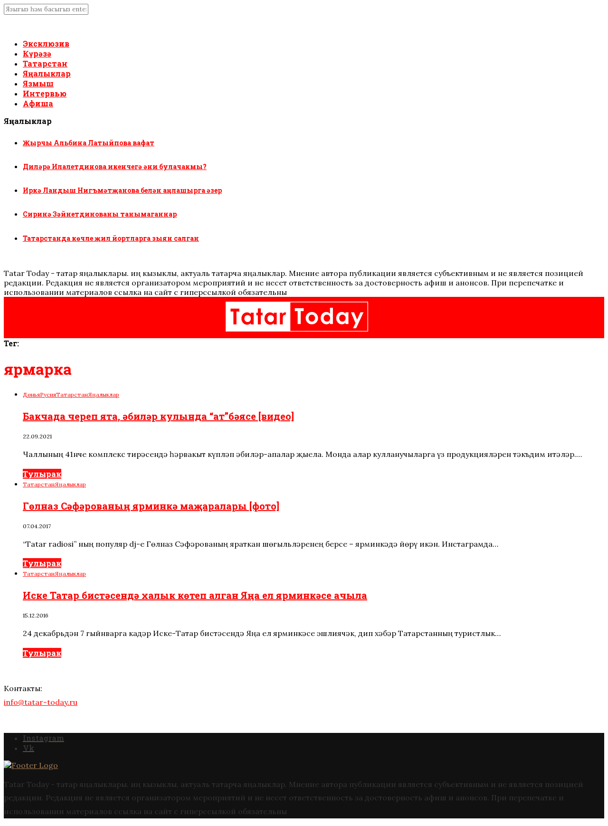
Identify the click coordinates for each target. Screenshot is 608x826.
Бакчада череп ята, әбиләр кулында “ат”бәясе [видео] (158, 416)
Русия (48, 394)
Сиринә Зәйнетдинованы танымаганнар (100, 213)
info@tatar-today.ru (40, 702)
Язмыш (38, 83)
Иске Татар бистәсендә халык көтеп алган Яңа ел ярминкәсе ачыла (195, 595)
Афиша (38, 103)
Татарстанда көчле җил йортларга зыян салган (111, 238)
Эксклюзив (46, 43)
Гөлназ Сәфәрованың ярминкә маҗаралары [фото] (151, 506)
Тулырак (42, 474)
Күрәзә (37, 53)
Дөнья (31, 394)
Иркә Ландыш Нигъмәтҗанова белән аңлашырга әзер (122, 190)
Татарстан (45, 63)
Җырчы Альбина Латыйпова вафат (88, 142)
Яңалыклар (47, 73)
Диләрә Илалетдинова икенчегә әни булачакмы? (115, 166)
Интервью (44, 93)
